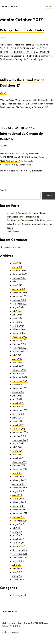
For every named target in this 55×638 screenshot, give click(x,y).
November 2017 (19, 513)
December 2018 (19, 487)
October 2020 (19, 436)
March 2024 (18, 325)
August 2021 (18, 414)
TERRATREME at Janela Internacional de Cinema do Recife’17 (21, 133)
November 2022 (20, 381)
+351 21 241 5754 (15, 626)
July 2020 (17, 447)
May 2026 (17, 263)
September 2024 (20, 303)
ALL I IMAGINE (7, 164)
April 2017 (17, 535)
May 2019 (17, 472)
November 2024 (20, 296)
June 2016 (17, 568)
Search (3, 190)
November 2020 (20, 432)
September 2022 (20, 388)
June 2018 (17, 494)
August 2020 (18, 443)
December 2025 (19, 274)
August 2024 (18, 307)
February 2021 (19, 428)
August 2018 (18, 491)
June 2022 (17, 395)
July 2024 (16, 311)
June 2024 (17, 314)
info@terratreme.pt (8, 623)
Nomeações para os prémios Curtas (23, 216)
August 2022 (18, 391)
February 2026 (19, 270)
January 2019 (18, 483)
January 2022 (18, 406)
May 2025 (17, 285)
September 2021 (19, 410)
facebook (5, 632)
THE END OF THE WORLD (22, 52)
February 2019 (19, 480)
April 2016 (17, 575)
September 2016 (19, 557)
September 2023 (20, 347)
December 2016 (19, 550)
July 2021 (16, 417)
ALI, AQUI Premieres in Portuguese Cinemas (26, 213)
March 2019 (18, 476)
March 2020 (18, 458)
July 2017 (16, 528)
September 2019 (19, 469)
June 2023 (17, 358)
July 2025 (16, 281)
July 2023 (16, 355)
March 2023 (18, 366)
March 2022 (18, 403)
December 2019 (19, 461)
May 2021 (17, 421)
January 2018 (18, 506)
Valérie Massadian (16, 100)
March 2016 (18, 579)
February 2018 (19, 502)
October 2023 (19, 344)
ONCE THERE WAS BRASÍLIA (14, 157)
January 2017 (18, 546)
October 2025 (19, 277)
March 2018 (18, 498)
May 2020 (17, 450)
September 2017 (19, 520)
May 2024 (17, 318)
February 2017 (19, 542)
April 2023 (17, 362)
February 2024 (19, 329)
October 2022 (19, 384)
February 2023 (19, 369)
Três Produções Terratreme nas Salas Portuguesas (29, 220)
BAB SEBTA (45, 52)
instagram (15, 632)
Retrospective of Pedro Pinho (22, 30)
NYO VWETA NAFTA (10, 160)
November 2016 (19, 553)
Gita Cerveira (13, 231)
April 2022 (17, 399)
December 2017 (19, 509)
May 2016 (17, 572)
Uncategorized (19, 595)
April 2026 (17, 266)
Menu (49, 6)
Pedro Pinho (20, 44)
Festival (7, 170)
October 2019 (18, 465)
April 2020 (17, 454)
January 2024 (18, 333)
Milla (2, 100)
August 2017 (18, 524)
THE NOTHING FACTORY (16, 48)
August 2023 (18, 351)
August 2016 (18, 561)
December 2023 (19, 336)
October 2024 (19, 300)
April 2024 (17, 322)
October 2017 (18, 516)
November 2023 (20, 340)
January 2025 (18, 288)
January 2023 (18, 373)
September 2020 (20, 439)
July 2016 (16, 564)
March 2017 (18, 539)
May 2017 (17, 531)
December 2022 (19, 377)
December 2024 (19, 292)
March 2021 (18, 425)
